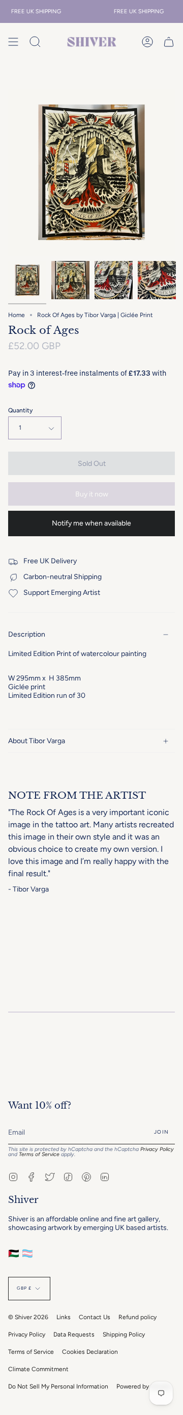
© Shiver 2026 (28, 1317)
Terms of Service (39, 1154)
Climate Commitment (38, 1369)
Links (63, 1317)
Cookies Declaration (90, 1351)
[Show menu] (13, 42)
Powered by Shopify (143, 1386)
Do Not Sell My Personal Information (58, 1386)
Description (26, 634)
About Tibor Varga (36, 741)
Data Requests (74, 1334)
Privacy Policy (157, 1149)
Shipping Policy (124, 1334)
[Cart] (169, 42)
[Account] (147, 42)
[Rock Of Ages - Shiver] (114, 280)
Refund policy (137, 1317)
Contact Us (94, 1317)
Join (161, 1132)
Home (16, 315)
